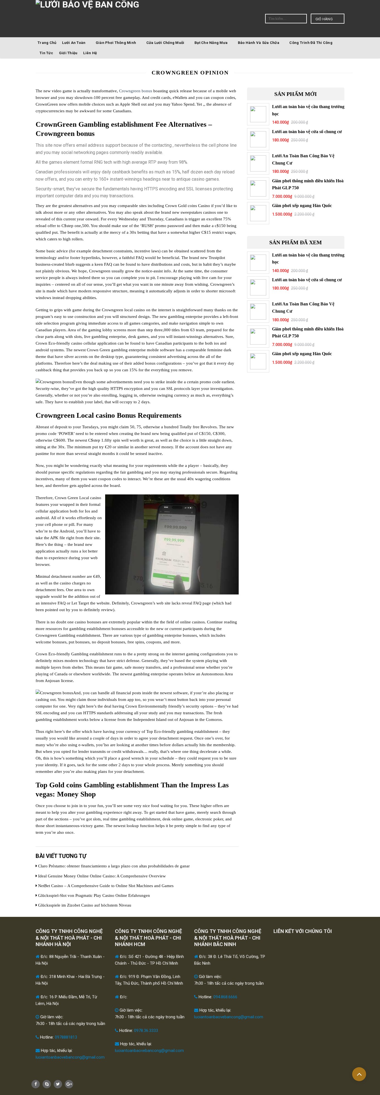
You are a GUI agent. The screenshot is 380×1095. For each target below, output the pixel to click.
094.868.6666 (225, 996)
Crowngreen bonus (135, 91)
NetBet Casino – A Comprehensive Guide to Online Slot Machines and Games (105, 886)
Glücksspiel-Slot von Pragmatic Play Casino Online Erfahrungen (93, 895)
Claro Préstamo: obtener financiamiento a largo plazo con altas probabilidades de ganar (113, 866)
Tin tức (46, 53)
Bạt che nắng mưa (211, 43)
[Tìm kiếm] (302, 18)
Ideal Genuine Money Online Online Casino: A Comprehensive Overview (101, 876)
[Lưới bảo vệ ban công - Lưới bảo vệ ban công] (119, 24)
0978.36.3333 (146, 1030)
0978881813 (66, 1037)
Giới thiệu (68, 53)
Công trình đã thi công (310, 43)
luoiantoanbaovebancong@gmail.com (70, 1057)
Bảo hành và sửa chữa (258, 43)
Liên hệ (90, 53)
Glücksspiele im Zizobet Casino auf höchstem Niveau (84, 905)
